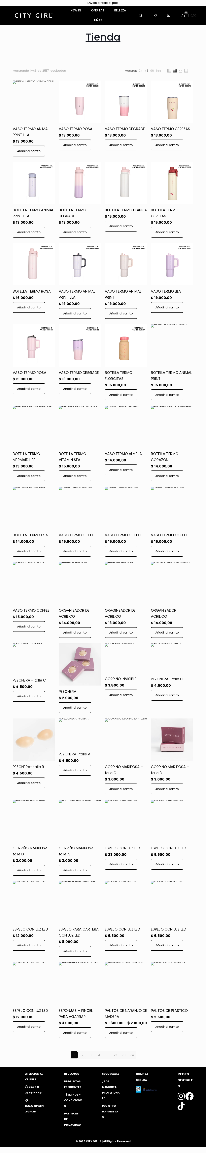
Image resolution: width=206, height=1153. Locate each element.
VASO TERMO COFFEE (77, 535)
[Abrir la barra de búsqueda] (141, 15)
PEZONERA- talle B (28, 766)
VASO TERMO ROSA (75, 128)
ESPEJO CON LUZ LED (122, 848)
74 (132, 1055)
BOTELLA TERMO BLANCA (126, 209)
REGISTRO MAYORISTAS (110, 1111)
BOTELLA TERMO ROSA (32, 291)
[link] (140, 70)
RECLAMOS (71, 1073)
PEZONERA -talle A (74, 754)
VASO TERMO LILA (166, 291)
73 (124, 1055)
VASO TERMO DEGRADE (125, 128)
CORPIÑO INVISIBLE (121, 678)
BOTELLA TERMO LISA (30, 535)
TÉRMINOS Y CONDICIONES (73, 1100)
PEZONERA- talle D (166, 679)
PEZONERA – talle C (29, 680)
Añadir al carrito (29, 151)
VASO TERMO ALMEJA (123, 453)
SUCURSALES (110, 1073)
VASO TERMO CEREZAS (170, 128)
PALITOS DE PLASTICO (169, 1010)
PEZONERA (67, 691)
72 (115, 1055)
